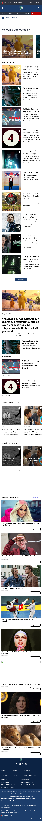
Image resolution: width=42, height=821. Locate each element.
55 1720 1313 (24, 784)
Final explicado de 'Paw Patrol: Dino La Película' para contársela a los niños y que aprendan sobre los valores (31, 194)
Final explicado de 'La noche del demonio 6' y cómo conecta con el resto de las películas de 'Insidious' (31, 89)
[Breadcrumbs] (4, 17)
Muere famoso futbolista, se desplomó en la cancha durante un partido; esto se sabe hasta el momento (11, 432)
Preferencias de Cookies (19, 791)
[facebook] (23, 764)
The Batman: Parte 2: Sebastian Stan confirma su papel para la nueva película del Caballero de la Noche (31, 215)
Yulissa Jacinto (6, 427)
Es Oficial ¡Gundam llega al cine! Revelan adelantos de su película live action (31, 110)
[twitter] (16, 764)
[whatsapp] (26, 764)
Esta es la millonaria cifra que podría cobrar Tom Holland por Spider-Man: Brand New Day (31, 173)
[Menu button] (4, 8)
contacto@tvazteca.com (27, 782)
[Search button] (38, 8)
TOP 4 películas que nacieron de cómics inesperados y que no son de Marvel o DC (31, 131)
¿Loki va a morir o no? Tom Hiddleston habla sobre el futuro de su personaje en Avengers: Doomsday (31, 237)
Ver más (21, 280)
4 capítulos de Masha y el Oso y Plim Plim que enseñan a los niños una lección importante (33, 460)
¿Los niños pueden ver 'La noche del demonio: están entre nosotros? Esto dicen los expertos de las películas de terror (31, 152)
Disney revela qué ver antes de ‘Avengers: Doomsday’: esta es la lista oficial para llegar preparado (31, 258)
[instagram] (19, 764)
